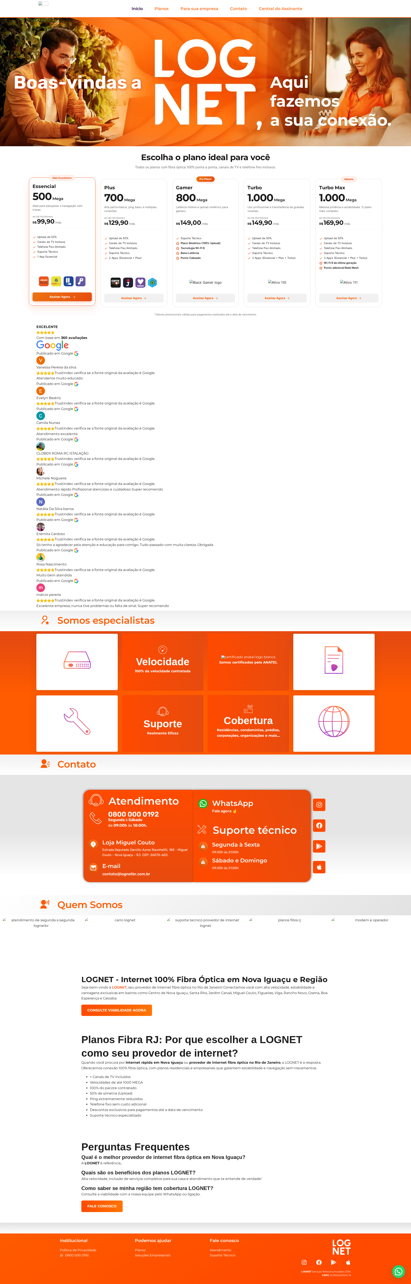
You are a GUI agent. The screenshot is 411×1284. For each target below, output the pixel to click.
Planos (162, 9)
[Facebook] (319, 825)
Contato (238, 9)
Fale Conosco (102, 1206)
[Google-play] (319, 846)
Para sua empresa (199, 9)
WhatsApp (232, 803)
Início (137, 9)
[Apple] (319, 867)
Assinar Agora (59, 296)
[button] (398, 1271)
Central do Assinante (280, 9)
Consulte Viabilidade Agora (116, 1010)
